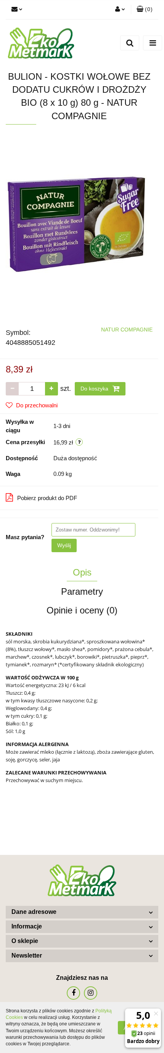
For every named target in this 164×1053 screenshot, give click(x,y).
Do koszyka (95, 388)
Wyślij (64, 545)
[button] (144, 9)
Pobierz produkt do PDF (47, 498)
